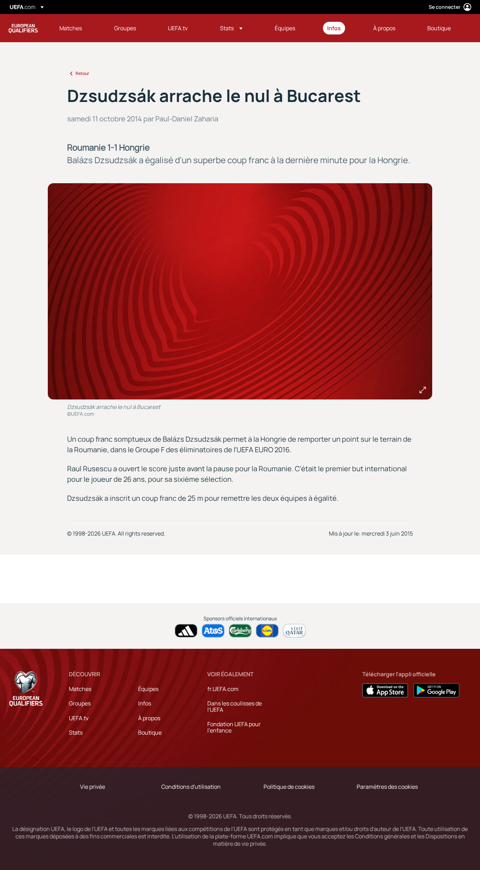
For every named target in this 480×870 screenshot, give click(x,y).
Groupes (80, 703)
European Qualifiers (23, 28)
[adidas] (186, 631)
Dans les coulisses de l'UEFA (234, 706)
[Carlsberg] (240, 631)
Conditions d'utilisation (191, 787)
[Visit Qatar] (294, 631)
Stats (76, 732)
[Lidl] (267, 631)
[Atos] (213, 631)
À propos (149, 718)
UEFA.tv (79, 718)
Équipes (148, 689)
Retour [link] (82, 73)
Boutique (150, 732)
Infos (144, 703)
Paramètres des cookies (387, 787)
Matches (80, 689)
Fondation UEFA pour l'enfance (234, 727)
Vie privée (92, 787)
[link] (70, 28)
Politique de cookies (289, 787)
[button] (231, 28)
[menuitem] (78, 28)
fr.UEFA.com (223, 689)
